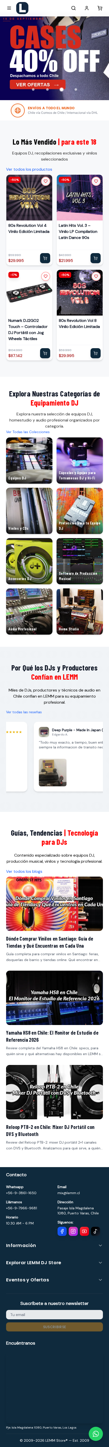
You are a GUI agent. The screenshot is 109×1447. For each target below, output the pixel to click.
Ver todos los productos (29, 169)
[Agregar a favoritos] (45, 181)
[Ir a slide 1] (33, 89)
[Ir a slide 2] (47, 89)
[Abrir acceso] (87, 8)
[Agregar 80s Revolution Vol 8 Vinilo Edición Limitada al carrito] (95, 353)
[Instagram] (73, 1231)
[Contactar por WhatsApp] (96, 1434)
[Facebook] (62, 1231)
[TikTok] (95, 1231)
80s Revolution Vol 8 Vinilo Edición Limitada (79, 323)
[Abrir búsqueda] (73, 8)
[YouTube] (84, 1231)
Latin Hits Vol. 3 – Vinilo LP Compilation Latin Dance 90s (78, 231)
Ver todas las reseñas (24, 712)
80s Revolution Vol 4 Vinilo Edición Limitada (28, 228)
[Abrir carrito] (100, 8)
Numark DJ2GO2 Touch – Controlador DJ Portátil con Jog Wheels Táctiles (28, 329)
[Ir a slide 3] (61, 89)
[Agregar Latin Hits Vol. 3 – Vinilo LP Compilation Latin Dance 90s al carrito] (95, 258)
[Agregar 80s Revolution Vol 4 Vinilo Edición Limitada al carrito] (45, 258)
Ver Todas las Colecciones (28, 432)
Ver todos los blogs (24, 871)
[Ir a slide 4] (75, 89)
